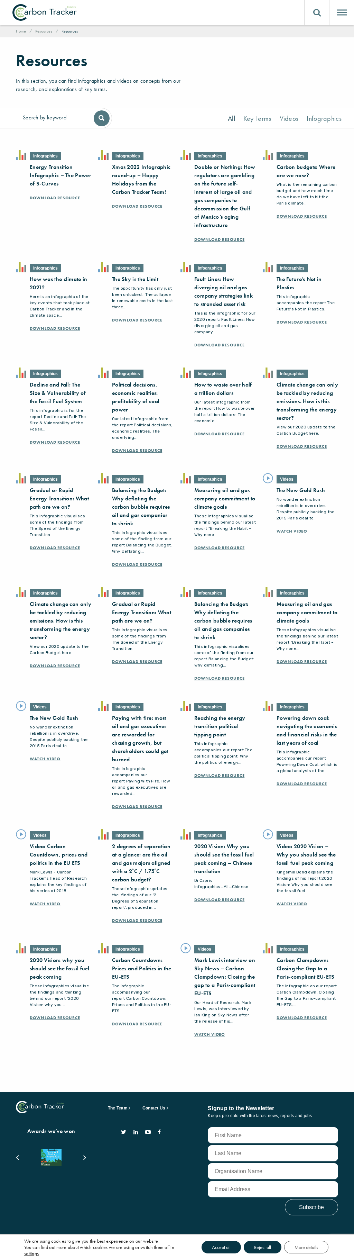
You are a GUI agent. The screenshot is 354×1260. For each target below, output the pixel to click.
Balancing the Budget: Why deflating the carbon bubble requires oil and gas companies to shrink (141, 507)
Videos (289, 118)
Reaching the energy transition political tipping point (219, 726)
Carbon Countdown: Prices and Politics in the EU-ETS (141, 968)
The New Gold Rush (301, 490)
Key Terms (257, 118)
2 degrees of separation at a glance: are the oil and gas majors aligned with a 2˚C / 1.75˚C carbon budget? (141, 863)
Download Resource (55, 198)
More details (306, 1247)
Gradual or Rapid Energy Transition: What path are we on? (59, 498)
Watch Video (292, 531)
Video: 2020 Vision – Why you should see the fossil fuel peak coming (306, 855)
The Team (118, 1108)
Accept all (221, 1247)
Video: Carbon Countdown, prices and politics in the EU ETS (58, 855)
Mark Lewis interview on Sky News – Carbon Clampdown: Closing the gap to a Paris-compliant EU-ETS (224, 977)
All (231, 118)
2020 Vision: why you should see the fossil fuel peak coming (60, 968)
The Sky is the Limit (135, 279)
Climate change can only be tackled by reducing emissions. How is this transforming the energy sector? (307, 401)
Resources (43, 31)
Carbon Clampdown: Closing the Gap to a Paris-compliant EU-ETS (306, 968)
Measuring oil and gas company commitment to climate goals (224, 498)
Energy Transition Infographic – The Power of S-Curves (60, 175)
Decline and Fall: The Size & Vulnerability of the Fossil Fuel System (58, 393)
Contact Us (153, 1108)
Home (21, 31)
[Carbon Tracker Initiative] (44, 12)
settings (31, 1253)
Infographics (324, 118)
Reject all (262, 1247)
